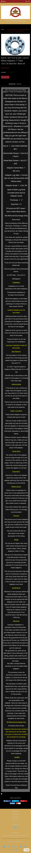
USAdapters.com (19, 841)
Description (12, 84)
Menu (4, 1)
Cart (28, 1)
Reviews (19, 84)
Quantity (3, 72)
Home (2, 29)
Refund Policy (16, 820)
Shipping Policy (15, 818)
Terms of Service (15, 814)
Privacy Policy (15, 816)
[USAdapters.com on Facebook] (15, 828)
